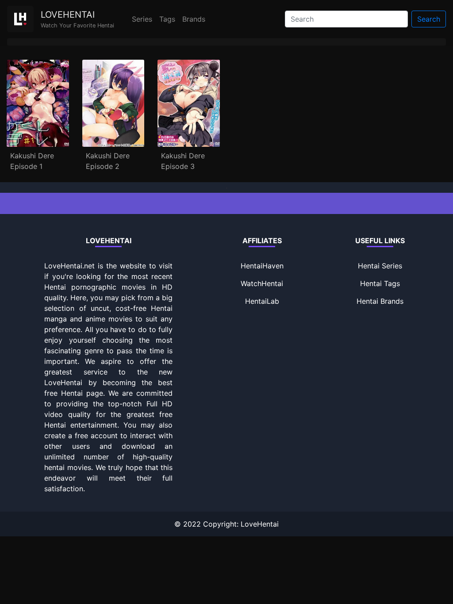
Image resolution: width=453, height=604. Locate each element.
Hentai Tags (380, 283)
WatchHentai (262, 283)
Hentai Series (380, 265)
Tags (167, 19)
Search (428, 19)
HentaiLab (262, 301)
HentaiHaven (262, 265)
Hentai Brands (380, 301)
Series (142, 19)
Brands (193, 19)
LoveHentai (260, 524)
